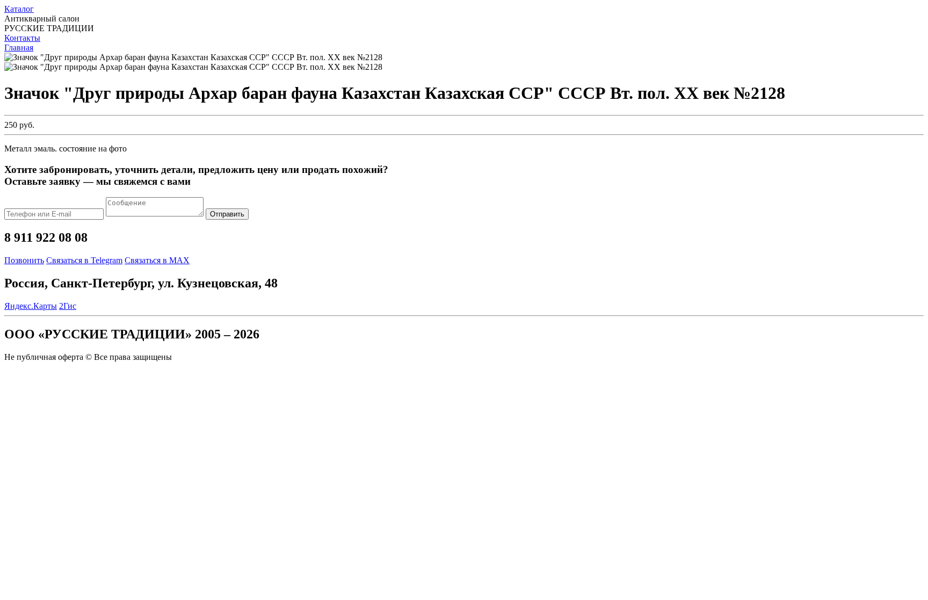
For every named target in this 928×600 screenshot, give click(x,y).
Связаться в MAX (157, 260)
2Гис (67, 305)
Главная (18, 47)
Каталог (19, 8)
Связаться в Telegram (84, 260)
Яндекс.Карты (30, 305)
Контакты (22, 37)
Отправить (227, 214)
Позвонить (24, 260)
